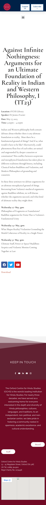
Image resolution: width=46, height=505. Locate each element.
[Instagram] (31, 373)
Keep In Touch (23, 362)
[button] (23, 17)
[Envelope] (27, 373)
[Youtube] (19, 373)
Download (6, 272)
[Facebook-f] (15, 373)
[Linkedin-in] (23, 373)
